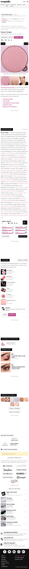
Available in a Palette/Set (11, 103)
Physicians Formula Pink (8, 196)
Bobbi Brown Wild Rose (12, 163)
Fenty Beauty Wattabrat (12, 166)
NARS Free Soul (5, 174)
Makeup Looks (7, 105)
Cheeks (20, 26)
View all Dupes (22, 260)
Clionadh (3, 18)
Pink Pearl (9, 276)
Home (2, 26)
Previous (25, 43)
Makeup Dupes (7, 5)
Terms (3, 564)
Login (24, 1)
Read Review (5, 236)
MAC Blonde (24, 208)
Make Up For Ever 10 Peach (8, 191)
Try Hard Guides (19, 557)
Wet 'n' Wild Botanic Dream (9, 212)
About (3, 555)
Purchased (24, 129)
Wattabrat (9, 270)
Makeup (14, 26)
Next (27, 43)
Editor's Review (8, 99)
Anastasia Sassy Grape (8, 87)
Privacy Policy (5, 563)
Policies (3, 559)
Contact (3, 557)
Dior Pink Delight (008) (12, 181)
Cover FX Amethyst (6, 180)
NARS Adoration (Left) (19, 176)
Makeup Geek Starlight (7, 206)
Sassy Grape (6, 32)
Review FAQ (4, 561)
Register (12, 314)
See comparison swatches (8, 215)
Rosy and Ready (11, 282)
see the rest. (24, 213)
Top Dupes (6, 101)
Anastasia (4, 34)
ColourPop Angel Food (19, 159)
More (24, 4)
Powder (11, 28)
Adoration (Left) (11, 300)
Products (8, 26)
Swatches (19, 4)
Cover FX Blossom (10, 153)
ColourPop (4, 21)
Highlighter (4, 28)
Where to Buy (18, 37)
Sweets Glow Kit (11, 343)
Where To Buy (23, 236)
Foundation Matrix (13, 5)
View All (16, 14)
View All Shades (14, 408)
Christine (16, 358)
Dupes (11, 37)
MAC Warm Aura (20, 187)
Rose (8, 288)
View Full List (14, 485)
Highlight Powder (20, 28)
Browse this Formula (10, 107)
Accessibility (4, 566)
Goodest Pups (19, 559)
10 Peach (9, 294)
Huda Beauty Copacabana (20, 202)
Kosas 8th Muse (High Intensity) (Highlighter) (14, 169)
